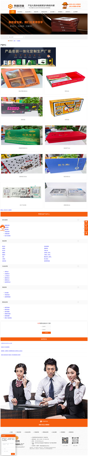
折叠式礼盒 (7, 279)
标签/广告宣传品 (8, 317)
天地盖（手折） (47, 252)
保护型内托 (7, 309)
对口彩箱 (7, 292)
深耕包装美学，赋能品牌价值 (6, 354)
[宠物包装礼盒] (65, 192)
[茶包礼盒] (65, 78)
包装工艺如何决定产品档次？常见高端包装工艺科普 (10, 350)
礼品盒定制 (28, 11)
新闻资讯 (68, 11)
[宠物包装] (22, 106)
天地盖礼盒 (7, 273)
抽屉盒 (3, 252)
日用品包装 (7, 233)
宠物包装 (23, 119)
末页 (10, 209)
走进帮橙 (75, 11)
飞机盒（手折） (47, 254)
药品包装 (7, 227)
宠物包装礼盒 (67, 205)
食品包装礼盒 (67, 176)
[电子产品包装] (22, 192)
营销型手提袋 (7, 313)
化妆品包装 (7, 231)
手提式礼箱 (7, 294)
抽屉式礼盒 (7, 277)
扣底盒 (3, 248)
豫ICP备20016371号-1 (44, 445)
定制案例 (60, 11)
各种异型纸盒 (47, 260)
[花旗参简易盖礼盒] (22, 135)
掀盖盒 (3, 254)
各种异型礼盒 (7, 282)
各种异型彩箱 (7, 296)
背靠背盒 (46, 248)
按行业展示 (5, 219)
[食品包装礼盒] (65, 163)
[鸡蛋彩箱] (65, 106)
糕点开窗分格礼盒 (23, 91)
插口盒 (3, 246)
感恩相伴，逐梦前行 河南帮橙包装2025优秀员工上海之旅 (11, 346)
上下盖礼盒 (7, 275)
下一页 (8, 209)
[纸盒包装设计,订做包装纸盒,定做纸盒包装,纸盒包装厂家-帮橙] (16, 8)
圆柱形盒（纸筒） (48, 256)
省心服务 (52, 11)
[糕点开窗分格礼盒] (22, 78)
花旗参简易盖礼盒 (23, 148)
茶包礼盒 (67, 91)
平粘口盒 (46, 250)
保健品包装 (7, 225)
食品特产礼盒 (67, 148)
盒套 (3, 256)
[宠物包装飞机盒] (22, 163)
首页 (13, 11)
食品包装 (7, 229)
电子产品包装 (23, 205)
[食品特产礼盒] (65, 135)
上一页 (3, 209)
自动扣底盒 (46, 246)
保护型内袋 (7, 307)
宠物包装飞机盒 (23, 176)
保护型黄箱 (7, 311)
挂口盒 (3, 250)
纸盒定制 (19, 11)
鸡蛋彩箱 (67, 119)
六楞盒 (3, 258)
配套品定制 (44, 11)
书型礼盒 (7, 271)
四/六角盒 (46, 258)
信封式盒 (4, 260)
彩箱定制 (36, 11)
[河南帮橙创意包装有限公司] (16, 442)
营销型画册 (7, 315)
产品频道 (18, 40)
